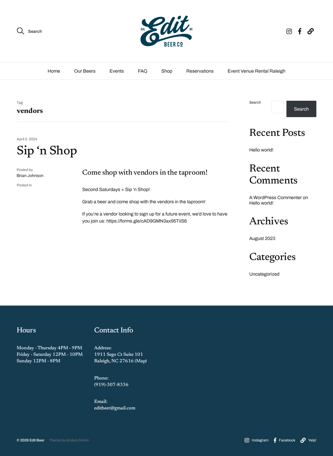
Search (255, 102)
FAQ (142, 71)
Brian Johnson (30, 175)
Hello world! (261, 150)
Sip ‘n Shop (47, 151)
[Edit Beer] (166, 31)
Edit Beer (36, 440)
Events (117, 71)
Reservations (200, 71)
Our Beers (84, 71)
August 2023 (262, 238)
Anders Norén (77, 440)
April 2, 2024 (27, 139)
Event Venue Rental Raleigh (256, 71)
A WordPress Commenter (275, 197)
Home (54, 71)
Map (140, 361)
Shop (166, 71)
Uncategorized (264, 274)
